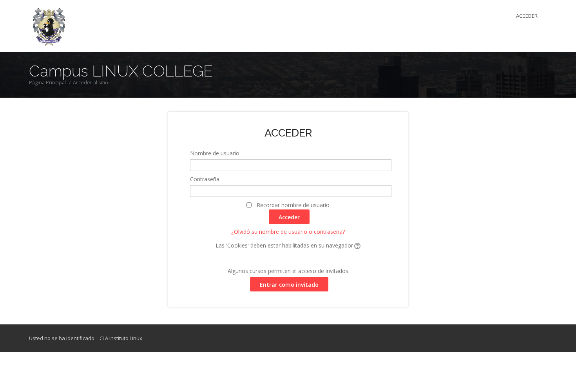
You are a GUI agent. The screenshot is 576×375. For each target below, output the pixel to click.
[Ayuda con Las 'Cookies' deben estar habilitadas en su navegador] (356, 245)
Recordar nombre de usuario (293, 205)
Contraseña (204, 179)
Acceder (527, 15)
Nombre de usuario (214, 153)
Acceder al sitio (90, 82)
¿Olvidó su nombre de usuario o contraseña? (288, 231)
